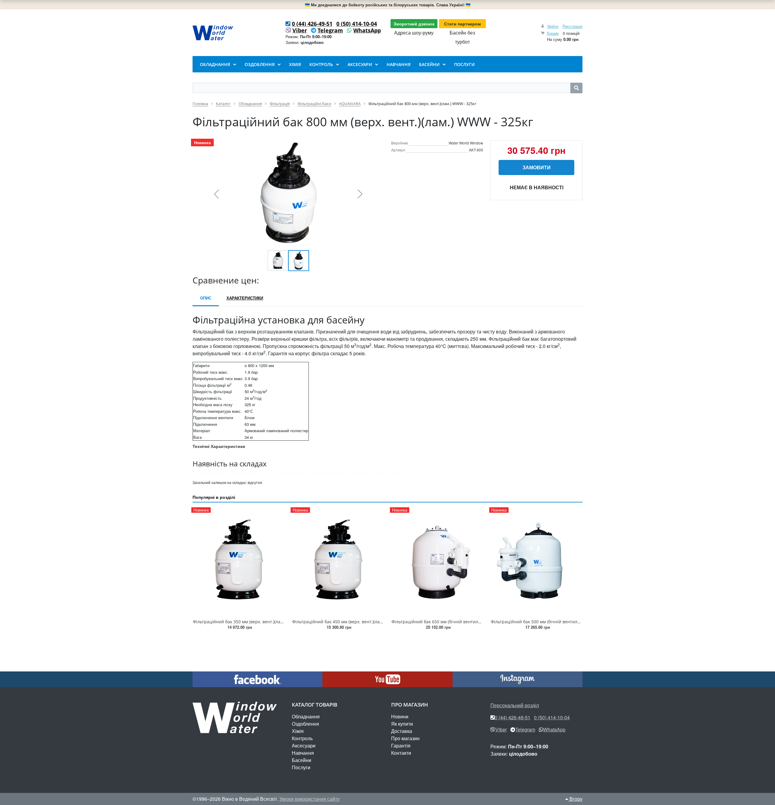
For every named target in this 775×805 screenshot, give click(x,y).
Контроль (302, 738)
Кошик (553, 33)
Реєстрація (572, 26)
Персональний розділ (514, 705)
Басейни (301, 760)
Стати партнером (462, 24)
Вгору (575, 798)
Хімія (298, 730)
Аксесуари (303, 745)
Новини (399, 716)
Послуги (301, 767)
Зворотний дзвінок (414, 24)
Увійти (552, 26)
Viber (299, 30)
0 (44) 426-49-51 (312, 23)
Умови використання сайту (309, 798)
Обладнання (306, 716)
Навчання (303, 752)
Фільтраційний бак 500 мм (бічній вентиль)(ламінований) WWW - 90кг (563, 621)
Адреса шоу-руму (414, 32)
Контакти (401, 752)
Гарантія (401, 745)
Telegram (330, 30)
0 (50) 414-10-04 (356, 23)
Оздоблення (305, 723)
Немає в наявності (536, 187)
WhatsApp (367, 30)
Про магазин (405, 738)
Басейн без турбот (462, 37)
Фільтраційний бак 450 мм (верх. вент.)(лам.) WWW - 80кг (351, 621)
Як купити (402, 723)
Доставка (401, 730)
